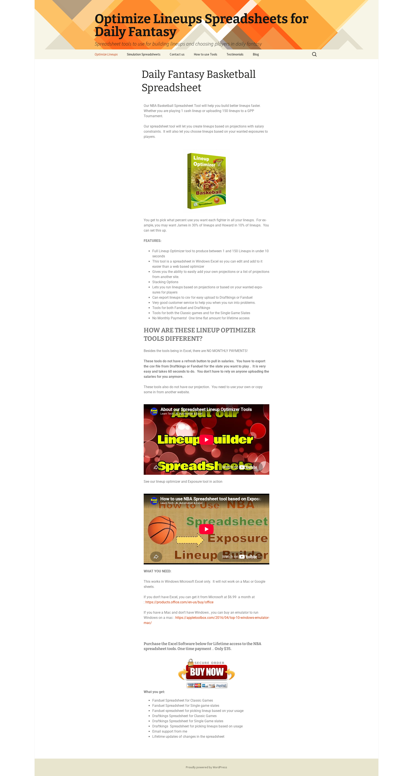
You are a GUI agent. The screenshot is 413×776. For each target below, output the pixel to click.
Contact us (177, 54)
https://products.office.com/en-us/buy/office (179, 602)
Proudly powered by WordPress (206, 767)
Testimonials (235, 54)
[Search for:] (314, 54)
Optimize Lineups (106, 54)
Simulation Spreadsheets (143, 54)
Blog (256, 54)
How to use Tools (205, 54)
